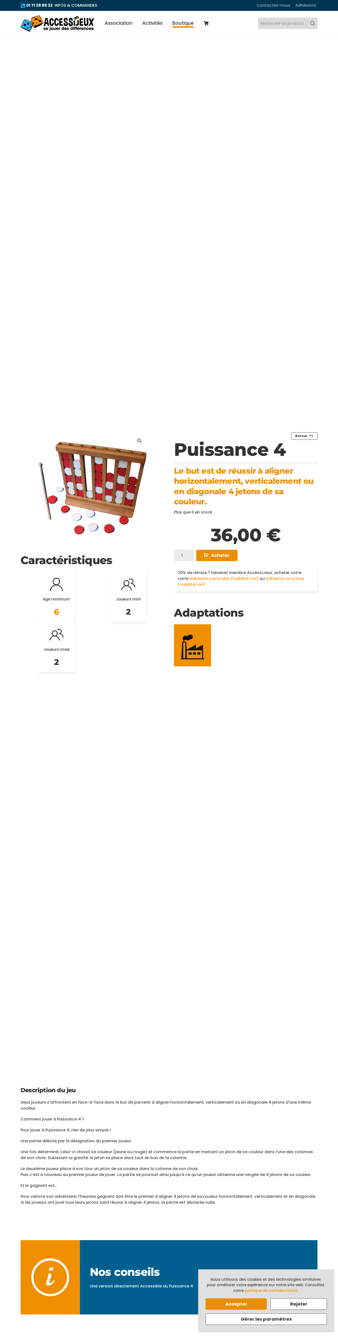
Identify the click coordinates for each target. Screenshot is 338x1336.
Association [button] (118, 23)
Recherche (312, 23)
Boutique (183, 23)
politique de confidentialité (271, 1290)
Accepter (236, 1304)
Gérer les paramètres (266, 1319)
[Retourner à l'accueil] (58, 23)
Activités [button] (152, 23)
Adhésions (305, 5)
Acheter (220, 555)
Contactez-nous (273, 5)
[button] (139, 440)
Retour (301, 436)
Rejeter (298, 1304)
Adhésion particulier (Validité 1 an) (224, 578)
